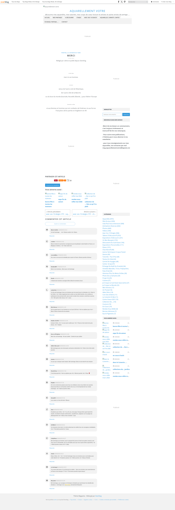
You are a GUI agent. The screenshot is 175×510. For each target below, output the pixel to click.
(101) (107, 247)
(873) (108, 219)
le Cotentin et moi (74, 52)
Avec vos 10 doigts (90, 17)
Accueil (47, 17)
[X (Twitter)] (121, 2)
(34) (114, 266)
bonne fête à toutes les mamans (124, 326)
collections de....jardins (121, 369)
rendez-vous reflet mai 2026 (123, 340)
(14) (107, 290)
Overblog (98, 496)
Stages (79, 17)
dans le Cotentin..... (120, 362)
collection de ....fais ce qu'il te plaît (125, 347)
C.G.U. (96, 499)
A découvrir (69, 17)
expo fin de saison (119, 333)
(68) (111, 257)
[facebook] (118, 2)
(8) (110, 309)
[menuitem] (47, 17)
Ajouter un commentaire (60, 224)
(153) (110, 240)
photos (64, 52)
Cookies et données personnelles (108, 499)
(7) (109, 311)
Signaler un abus (88, 499)
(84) (108, 250)
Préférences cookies (123, 499)
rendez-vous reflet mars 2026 (123, 376)
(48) (110, 262)
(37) (109, 264)
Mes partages (57, 17)
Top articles (73, 499)
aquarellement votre (87, 11)
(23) (111, 285)
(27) (106, 280)
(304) (111, 233)
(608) (113, 224)
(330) (107, 231)
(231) (113, 238)
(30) (115, 273)
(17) (108, 288)
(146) (113, 243)
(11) (110, 295)
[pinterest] (125, 2)
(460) (107, 228)
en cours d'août (118, 355)
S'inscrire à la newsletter (52, 185)
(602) (111, 226)
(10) (110, 299)
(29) (111, 276)
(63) (109, 259)
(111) (113, 245)
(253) (112, 235)
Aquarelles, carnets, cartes (109, 17)
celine (55, 499)
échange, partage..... (52, 22)
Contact (64, 22)
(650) (109, 221)
